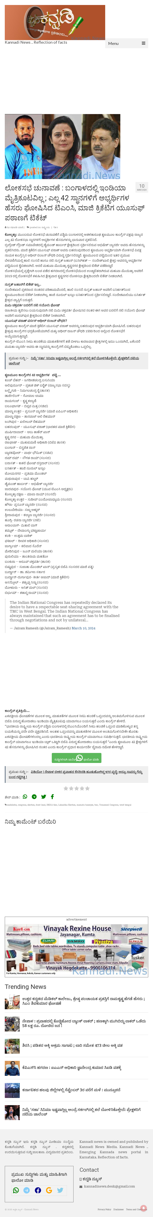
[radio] (66, 789)
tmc (96, 805)
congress (22, 805)
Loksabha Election (67, 805)
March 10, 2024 (83, 628)
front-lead (40, 805)
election (31, 805)
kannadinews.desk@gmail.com (109, 1186)
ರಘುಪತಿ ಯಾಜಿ (16, 227)
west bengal (125, 805)
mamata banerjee (85, 805)
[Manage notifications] (143, 1208)
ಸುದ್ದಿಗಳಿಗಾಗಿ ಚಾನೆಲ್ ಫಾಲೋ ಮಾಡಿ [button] (76, 759)
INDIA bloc (52, 805)
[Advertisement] (76, 78)
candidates (11, 805)
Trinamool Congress (108, 805)
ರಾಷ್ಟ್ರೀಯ (46, 227)
